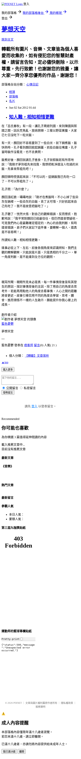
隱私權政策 (67, 702)
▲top (5, 362)
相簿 (12, 92)
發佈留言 (8, 392)
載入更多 (8, 369)
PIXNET (17, 702)
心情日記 (32, 84)
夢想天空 (14, 29)
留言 (37, 345)
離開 (21, 751)
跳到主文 (8, 39)
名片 (12, 101)
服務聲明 (40, 706)
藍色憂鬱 (8, 323)
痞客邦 (28, 345)
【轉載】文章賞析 (37, 355)
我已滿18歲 (9, 751)
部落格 (13, 96)
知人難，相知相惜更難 (31, 116)
